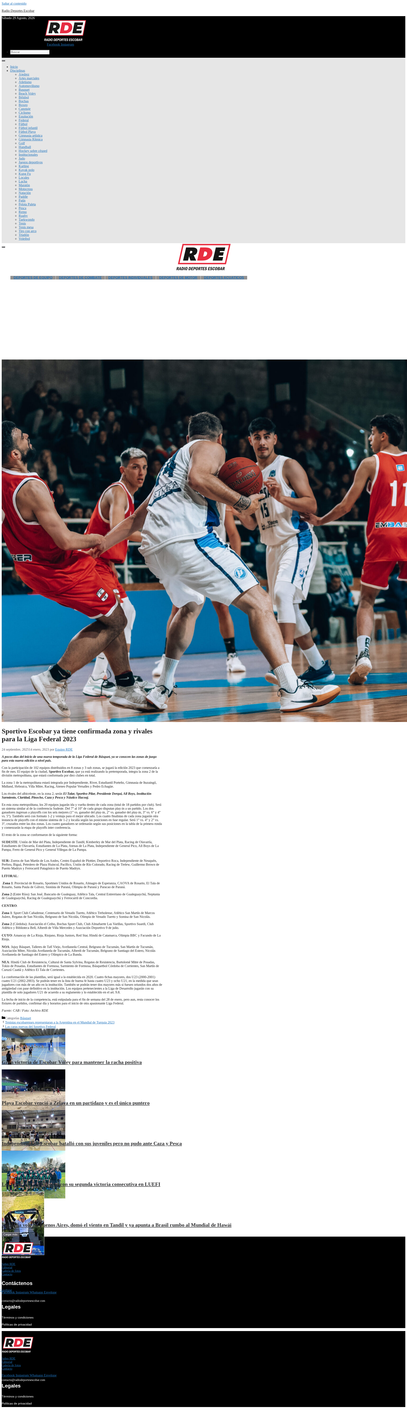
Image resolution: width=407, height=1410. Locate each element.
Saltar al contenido (14, 3)
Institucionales (28, 154)
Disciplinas (17, 70)
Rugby (23, 216)
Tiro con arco (27, 231)
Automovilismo (29, 86)
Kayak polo (26, 170)
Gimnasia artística (30, 135)
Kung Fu (25, 174)
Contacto (7, 1274)
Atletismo (25, 82)
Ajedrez (24, 74)
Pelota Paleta (27, 204)
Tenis (22, 223)
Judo (22, 158)
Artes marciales (29, 78)
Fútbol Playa (27, 131)
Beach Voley (27, 93)
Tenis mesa (26, 227)
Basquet (24, 89)
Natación (25, 193)
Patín (22, 200)
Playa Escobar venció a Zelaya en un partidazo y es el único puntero (76, 1103)
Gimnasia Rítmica (31, 139)
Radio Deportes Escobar (18, 11)
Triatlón (24, 235)
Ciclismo (25, 112)
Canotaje (25, 109)
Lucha (23, 181)
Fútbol (23, 124)
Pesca (22, 208)
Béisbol (24, 97)
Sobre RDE (8, 1264)
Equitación (26, 116)
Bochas (24, 101)
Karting (24, 166)
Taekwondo (27, 219)
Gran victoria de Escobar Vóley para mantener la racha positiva (72, 1062)
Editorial (7, 1267)
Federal (24, 120)
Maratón (24, 185)
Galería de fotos (11, 1270)
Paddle (23, 196)
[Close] (3, 247)
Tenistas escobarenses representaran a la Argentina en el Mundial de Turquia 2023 (59, 1022)
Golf (22, 143)
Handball (25, 147)
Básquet (25, 1018)
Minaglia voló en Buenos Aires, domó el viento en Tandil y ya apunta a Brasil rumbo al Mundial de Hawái (116, 1225)
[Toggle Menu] (3, 60)
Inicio (14, 67)
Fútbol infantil (28, 128)
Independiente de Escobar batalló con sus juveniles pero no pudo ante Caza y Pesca (92, 1143)
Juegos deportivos (31, 162)
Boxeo (23, 105)
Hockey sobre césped (33, 151)
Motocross (26, 189)
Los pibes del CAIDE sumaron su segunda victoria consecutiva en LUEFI (81, 1184)
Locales (24, 177)
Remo (23, 212)
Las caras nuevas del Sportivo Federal (30, 1026)
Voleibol (24, 238)
